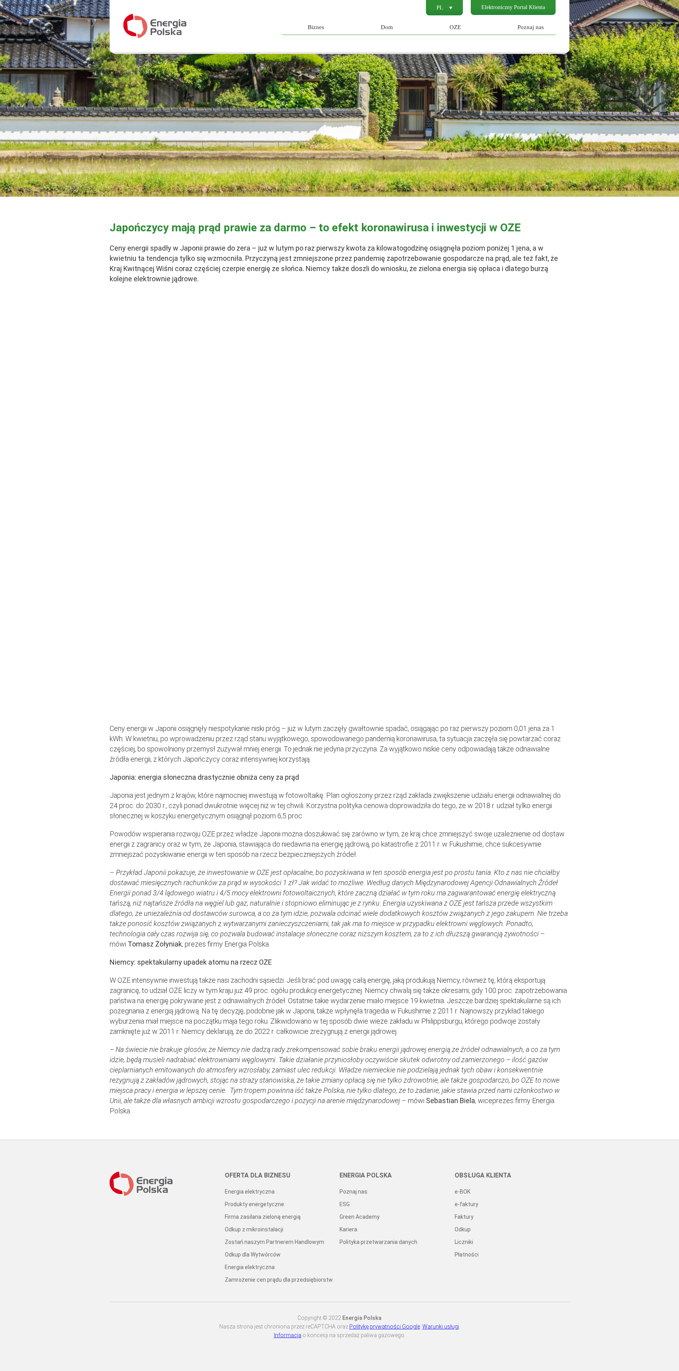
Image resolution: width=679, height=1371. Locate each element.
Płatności (467, 1254)
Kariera (348, 1229)
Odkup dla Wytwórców (253, 1254)
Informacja (287, 1335)
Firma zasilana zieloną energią (263, 1217)
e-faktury (466, 1204)
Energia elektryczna (250, 1191)
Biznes (316, 27)
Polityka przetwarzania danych (378, 1242)
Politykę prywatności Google (384, 1326)
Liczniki (464, 1242)
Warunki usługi (440, 1326)
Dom (387, 27)
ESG (345, 1204)
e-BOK (462, 1191)
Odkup (463, 1229)
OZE (455, 27)
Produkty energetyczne (254, 1204)
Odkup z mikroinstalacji (254, 1229)
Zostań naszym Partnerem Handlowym (274, 1242)
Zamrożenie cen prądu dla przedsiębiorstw (279, 1280)
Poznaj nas (531, 27)
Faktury (464, 1217)
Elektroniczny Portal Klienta (513, 7)
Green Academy (360, 1217)
